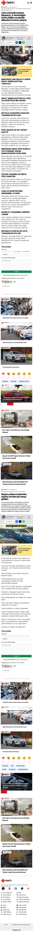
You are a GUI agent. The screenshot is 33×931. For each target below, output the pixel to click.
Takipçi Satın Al (7, 914)
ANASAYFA (5, 7)
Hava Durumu (22, 895)
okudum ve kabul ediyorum (15, 275)
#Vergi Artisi (12, 769)
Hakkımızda (6, 910)
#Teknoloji (5, 381)
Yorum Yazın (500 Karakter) (8, 257)
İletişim (4, 907)
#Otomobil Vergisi (23, 769)
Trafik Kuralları (22, 912)
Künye (4, 905)
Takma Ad (3, 249)
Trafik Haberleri (12, 7)
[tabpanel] (16, 782)
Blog (19, 892)
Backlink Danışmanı (23, 901)
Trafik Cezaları (22, 905)
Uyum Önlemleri (7, 892)
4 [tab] (23, 404)
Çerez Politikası (7, 895)
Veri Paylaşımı (6, 897)
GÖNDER (16, 271)
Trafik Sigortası (22, 910)
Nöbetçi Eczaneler (23, 897)
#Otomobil (13, 381)
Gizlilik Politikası (7, 912)
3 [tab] (16, 404)
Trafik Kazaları (22, 907)
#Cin (12, 765)
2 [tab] (10, 404)
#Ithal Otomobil (20, 765)
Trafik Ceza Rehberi (24, 899)
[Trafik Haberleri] (16, 418)
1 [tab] (4, 404)
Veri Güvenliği (6, 899)
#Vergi (4, 769)
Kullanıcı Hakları (7, 901)
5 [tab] (29, 404)
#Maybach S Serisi (24, 381)
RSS (7, 924)
